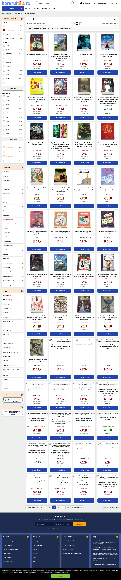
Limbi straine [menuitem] (6, 215)
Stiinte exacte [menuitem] (6, 267)
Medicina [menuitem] (5, 254)
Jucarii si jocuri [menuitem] (7, 184)
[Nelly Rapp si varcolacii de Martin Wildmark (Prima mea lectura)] (60, 271)
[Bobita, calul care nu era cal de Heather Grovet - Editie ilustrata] (60, 227)
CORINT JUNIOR (35, 105)
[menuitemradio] (80, 23)
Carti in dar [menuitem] (5, 176)
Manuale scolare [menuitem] (7, 250)
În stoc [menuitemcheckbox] (14, 26)
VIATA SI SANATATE (59, 237)
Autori (34, 561)
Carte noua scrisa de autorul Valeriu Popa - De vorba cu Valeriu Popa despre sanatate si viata (105, 554)
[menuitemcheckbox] (13, 147)
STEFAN (83, 105)
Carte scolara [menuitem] (6, 193)
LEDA (82, 488)
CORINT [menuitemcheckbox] (14, 70)
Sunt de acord (60, 576)
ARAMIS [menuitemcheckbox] (14, 49)
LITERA (59, 60)
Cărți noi (35, 549)
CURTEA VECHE (59, 395)
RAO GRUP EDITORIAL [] (10, 352)
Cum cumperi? (7, 553)
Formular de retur (37, 545)
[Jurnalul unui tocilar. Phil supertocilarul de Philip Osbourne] (84, 271)
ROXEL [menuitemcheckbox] (13, 79)
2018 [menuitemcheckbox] (14, 129)
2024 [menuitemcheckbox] (13, 104)
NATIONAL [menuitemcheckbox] (13, 62)
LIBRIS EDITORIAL (106, 426)
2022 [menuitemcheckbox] (13, 113)
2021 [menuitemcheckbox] (14, 117)
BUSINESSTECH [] (9, 326)
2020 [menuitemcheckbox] (14, 121)
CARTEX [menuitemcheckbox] (14, 74)
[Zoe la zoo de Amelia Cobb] (84, 340)
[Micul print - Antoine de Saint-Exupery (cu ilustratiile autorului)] (84, 184)
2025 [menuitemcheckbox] (13, 100)
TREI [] (6, 304)
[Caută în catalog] (72, 3)
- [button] (21, 19)
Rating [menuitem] (45, 28)
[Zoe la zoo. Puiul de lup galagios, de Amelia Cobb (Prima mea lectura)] (36, 227)
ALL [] (5, 384)
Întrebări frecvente (8, 561)
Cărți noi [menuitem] (28, 8)
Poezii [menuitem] (6, 228)
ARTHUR (83, 60)
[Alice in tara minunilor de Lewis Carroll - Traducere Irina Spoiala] (60, 94)
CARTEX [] (7, 330)
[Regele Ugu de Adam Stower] (84, 443)
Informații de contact (38, 541)
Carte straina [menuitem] (6, 171)
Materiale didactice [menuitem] (8, 276)
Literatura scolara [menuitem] (8, 245)
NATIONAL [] (7, 308)
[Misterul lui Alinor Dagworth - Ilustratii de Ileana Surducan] (84, 415)
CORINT (106, 60)
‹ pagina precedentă (32, 507)
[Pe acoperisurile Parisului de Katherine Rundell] (36, 139)
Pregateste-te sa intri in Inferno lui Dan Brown (105, 564)
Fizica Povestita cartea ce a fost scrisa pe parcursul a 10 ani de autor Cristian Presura (104, 548)
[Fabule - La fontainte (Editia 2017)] (108, 443)
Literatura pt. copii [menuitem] (8, 219)
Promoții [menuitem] (36, 8)
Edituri (34, 557)
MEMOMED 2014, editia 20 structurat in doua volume (105, 559)
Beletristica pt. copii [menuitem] (10, 224)
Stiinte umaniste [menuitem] (7, 272)
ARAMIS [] (7, 295)
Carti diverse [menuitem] (6, 198)
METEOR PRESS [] (9, 356)
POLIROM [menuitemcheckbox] (13, 66)
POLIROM (35, 60)
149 (68, 507)
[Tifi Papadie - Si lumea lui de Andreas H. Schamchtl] (37, 415)
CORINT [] (6, 317)
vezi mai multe (13, 88)
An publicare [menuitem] (64, 28)
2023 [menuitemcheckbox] (13, 109)
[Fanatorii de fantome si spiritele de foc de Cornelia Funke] (84, 384)
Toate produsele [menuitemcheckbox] (14, 30)
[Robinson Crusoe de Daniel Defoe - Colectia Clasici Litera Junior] (107, 271)
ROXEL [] (6, 334)
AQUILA (106, 488)
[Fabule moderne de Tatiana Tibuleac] (108, 413)
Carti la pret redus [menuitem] (7, 180)
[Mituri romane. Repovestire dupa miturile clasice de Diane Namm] (60, 384)
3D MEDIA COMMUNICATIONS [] (11, 370)
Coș (115, 3)
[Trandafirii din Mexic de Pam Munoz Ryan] (107, 227)
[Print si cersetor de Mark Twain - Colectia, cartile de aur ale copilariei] (60, 312)
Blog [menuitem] (54, 8)
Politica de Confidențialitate (10, 549)
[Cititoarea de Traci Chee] (84, 51)
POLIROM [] (7, 313)
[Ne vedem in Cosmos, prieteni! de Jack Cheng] (37, 477)
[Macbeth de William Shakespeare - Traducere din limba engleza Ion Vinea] (108, 341)
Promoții (35, 553)
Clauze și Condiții (18, 572)
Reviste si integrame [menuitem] (8, 285)
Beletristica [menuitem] (6, 189)
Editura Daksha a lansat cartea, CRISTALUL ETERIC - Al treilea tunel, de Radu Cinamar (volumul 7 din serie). (104, 542)
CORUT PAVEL (6, 348)
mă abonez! (79, 524)
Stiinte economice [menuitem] (8, 263)
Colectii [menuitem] (5, 202)
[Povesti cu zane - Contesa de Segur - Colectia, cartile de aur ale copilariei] (60, 341)
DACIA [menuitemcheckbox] (13, 45)
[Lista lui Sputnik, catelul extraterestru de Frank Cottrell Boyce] (60, 477)
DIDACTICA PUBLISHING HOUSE (35, 426)
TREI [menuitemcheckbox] (13, 58)
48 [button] (115, 23)
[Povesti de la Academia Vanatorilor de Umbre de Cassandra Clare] (84, 477)
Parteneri (35, 566)
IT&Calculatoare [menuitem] (7, 211)
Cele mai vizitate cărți (68, 549)
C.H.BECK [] (7, 339)
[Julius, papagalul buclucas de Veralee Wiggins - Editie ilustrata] (84, 227)
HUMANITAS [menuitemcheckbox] (13, 83)
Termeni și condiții (8, 541)
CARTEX (83, 151)
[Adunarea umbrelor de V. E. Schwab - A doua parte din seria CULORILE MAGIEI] (36, 312)
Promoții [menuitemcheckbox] (14, 34)
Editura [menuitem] (54, 28)
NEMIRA (35, 322)
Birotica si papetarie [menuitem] (8, 280)
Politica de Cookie (109, 570)
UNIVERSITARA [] (8, 365)
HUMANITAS (106, 151)
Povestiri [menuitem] (7, 232)
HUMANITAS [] (8, 343)
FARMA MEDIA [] (8, 321)
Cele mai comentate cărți (69, 545)
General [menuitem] (36, 28)
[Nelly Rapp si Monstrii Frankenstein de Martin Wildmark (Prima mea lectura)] (60, 51)
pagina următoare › (77, 507)
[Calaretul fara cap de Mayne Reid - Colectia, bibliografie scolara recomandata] (60, 184)
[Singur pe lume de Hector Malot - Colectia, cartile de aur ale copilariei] (84, 94)
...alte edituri (6, 388)
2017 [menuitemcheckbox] (14, 134)
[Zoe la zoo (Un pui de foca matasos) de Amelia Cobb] (107, 184)
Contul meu (86, 3)
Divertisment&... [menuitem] (8, 241)
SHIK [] (6, 361)
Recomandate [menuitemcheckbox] (14, 38)
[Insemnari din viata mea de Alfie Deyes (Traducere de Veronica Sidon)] (107, 139)
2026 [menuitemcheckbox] (13, 96)
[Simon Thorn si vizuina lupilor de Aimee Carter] (36, 271)
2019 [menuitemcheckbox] (14, 125)
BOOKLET (106, 105)
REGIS (35, 194)
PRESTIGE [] (7, 300)
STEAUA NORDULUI (59, 105)
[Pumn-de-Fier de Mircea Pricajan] (36, 51)
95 (58, 507)
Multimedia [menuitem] (6, 258)
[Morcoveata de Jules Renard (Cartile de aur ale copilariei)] (37, 384)
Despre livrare (7, 557)
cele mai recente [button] (41, 23)
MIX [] (5, 375)
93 (50, 507)
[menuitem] (13, 8)
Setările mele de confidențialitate (72, 553)
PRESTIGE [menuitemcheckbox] (13, 54)
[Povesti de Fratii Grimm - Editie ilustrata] (36, 184)
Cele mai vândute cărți (69, 541)
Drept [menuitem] (4, 206)
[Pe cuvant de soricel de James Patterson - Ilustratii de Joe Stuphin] (36, 94)
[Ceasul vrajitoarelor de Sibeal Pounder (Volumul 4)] (107, 51)
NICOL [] (6, 379)
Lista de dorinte (101, 3)
